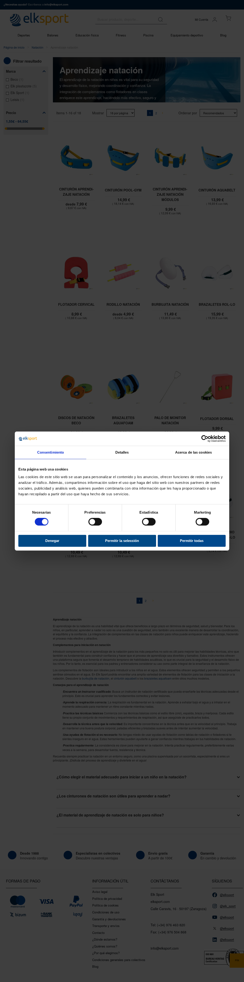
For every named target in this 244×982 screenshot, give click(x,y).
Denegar (52, 541)
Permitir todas (191, 541)
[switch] (95, 522)
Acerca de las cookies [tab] (193, 452)
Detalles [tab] (122, 452)
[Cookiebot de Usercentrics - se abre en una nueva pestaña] (205, 438)
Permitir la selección (122, 541)
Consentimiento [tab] (50, 452)
